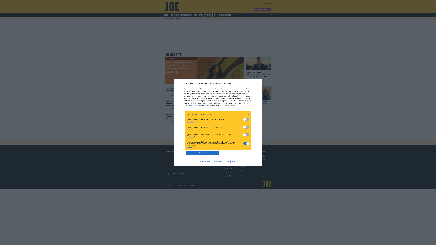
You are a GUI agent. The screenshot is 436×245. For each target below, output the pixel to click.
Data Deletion (205, 162)
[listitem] (218, 114)
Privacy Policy (231, 162)
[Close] (257, 83)
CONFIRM (202, 153)
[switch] (246, 119)
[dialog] (218, 122)
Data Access (218, 162)
